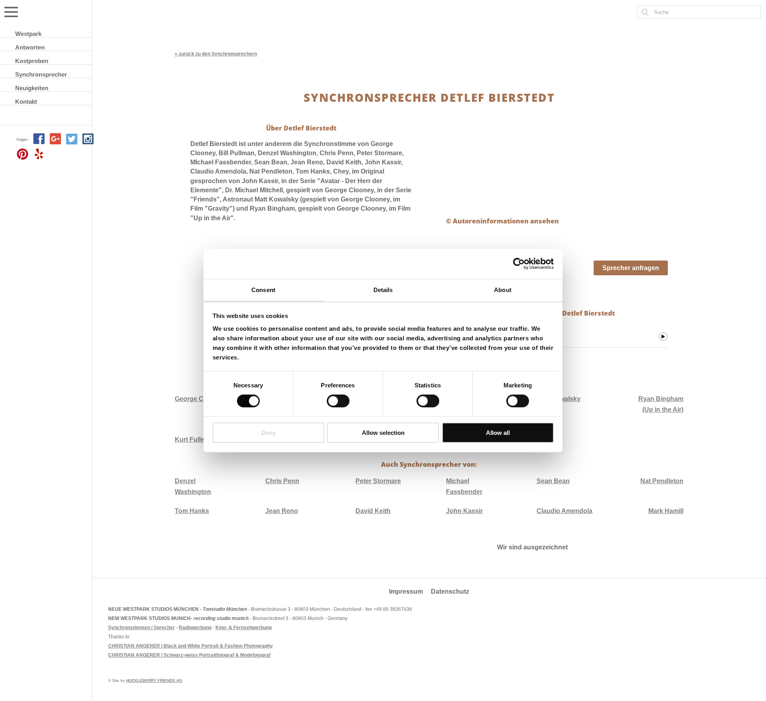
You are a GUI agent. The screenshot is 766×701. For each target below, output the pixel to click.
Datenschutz (450, 591)
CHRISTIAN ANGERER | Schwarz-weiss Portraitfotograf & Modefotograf (189, 655)
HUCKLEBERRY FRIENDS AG (154, 680)
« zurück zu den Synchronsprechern (216, 54)
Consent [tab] (263, 289)
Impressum (406, 591)
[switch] (338, 401)
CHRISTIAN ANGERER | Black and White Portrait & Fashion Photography (190, 646)
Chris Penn (282, 481)
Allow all (498, 432)
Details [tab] (383, 289)
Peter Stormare (378, 481)
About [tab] (502, 289)
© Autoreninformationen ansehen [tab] (502, 221)
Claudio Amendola (564, 510)
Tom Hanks (192, 510)
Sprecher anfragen (630, 268)
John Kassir (464, 510)
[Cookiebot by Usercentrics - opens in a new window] (519, 264)
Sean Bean (553, 481)
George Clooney (199, 398)
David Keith (373, 510)
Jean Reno (281, 510)
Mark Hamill (665, 510)
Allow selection (383, 432)
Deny (268, 432)
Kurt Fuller (191, 439)
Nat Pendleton (661, 481)
